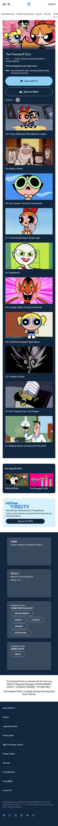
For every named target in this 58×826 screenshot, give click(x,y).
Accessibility (7, 781)
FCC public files (9, 772)
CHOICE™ (18, 619)
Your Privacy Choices (14, 744)
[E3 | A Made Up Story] (29, 360)
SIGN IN (51, 4)
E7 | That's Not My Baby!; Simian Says (22, 237)
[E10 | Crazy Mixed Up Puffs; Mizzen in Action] (29, 117)
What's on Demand (25, 14)
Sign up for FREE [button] (25, 521)
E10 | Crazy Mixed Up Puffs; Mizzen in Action (25, 133)
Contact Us (7, 790)
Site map (6, 763)
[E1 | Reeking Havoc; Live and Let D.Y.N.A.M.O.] (29, 429)
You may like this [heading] (13, 468)
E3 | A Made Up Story (15, 376)
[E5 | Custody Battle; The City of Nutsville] (29, 290)
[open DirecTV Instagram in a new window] (22, 815)
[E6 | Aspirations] (29, 256)
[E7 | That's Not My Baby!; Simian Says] (29, 221)
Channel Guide (7, 14)
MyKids (18, 654)
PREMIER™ (19, 626)
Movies (47, 14)
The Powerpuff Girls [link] (39, 488)
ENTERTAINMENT (22, 613)
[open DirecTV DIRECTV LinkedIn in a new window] (4, 815)
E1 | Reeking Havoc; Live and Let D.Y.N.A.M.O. (26, 445)
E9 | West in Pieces (13, 168)
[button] (4, 4)
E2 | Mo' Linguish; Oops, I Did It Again (22, 411)
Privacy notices (9, 753)
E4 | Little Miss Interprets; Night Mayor (22, 341)
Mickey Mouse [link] (11, 488)
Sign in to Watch (30, 91)
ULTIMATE (35, 619)
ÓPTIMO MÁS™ (21, 632)
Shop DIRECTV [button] (31, 81)
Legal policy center (10, 726)
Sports (39, 14)
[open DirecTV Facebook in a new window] (10, 815)
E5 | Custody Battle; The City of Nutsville (23, 307)
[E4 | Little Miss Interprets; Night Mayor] (29, 325)
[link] (16, 479)
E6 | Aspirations (12, 272)
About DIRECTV (9, 708)
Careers (6, 717)
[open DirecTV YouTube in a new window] (27, 815)
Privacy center (8, 735)
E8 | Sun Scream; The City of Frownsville (23, 203)
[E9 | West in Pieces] (29, 152)
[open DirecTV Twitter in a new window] (16, 815)
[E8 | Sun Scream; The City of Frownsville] (29, 186)
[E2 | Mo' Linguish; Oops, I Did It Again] (29, 394)
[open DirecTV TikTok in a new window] (33, 815)
